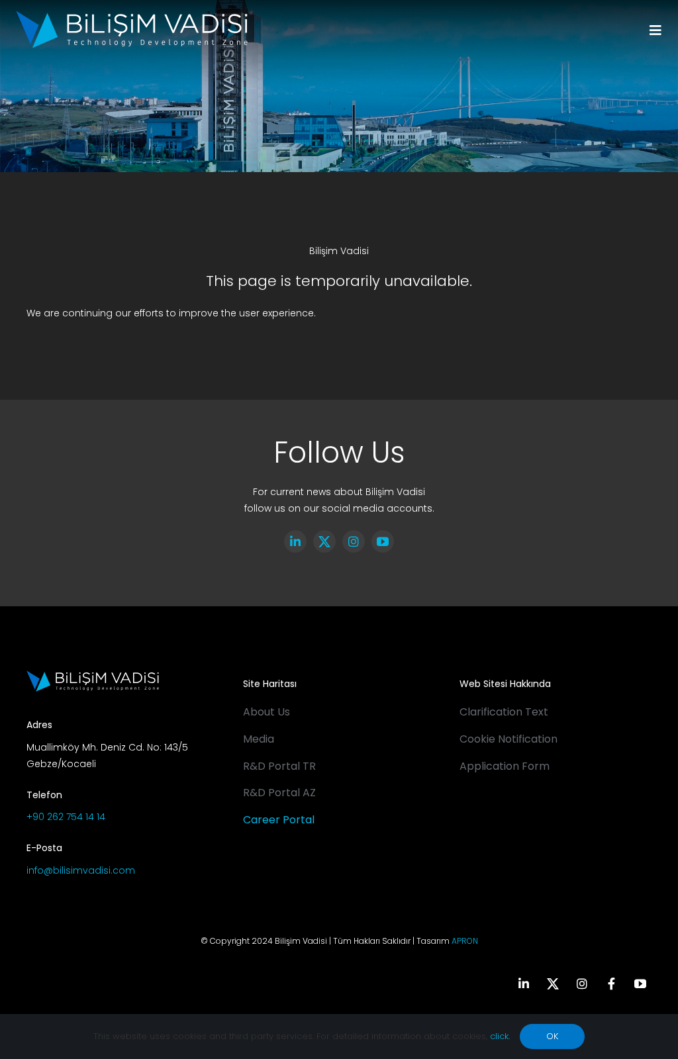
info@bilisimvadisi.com (80, 870)
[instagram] (353, 541)
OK (552, 1036)
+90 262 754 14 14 (65, 816)
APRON (465, 940)
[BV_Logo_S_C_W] (132, 15)
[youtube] (382, 541)
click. (500, 1036)
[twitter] (324, 541)
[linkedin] (295, 541)
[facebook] (611, 983)
